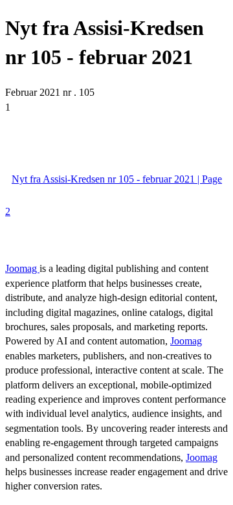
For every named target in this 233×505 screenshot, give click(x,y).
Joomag (22, 268)
